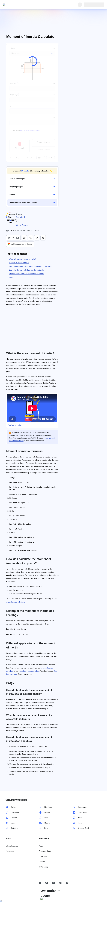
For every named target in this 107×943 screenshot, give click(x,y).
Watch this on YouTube (15, 425)
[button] (32, 171)
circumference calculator (15, 602)
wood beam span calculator (29, 671)
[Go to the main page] (15, 4)
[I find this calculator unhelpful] (18, 237)
